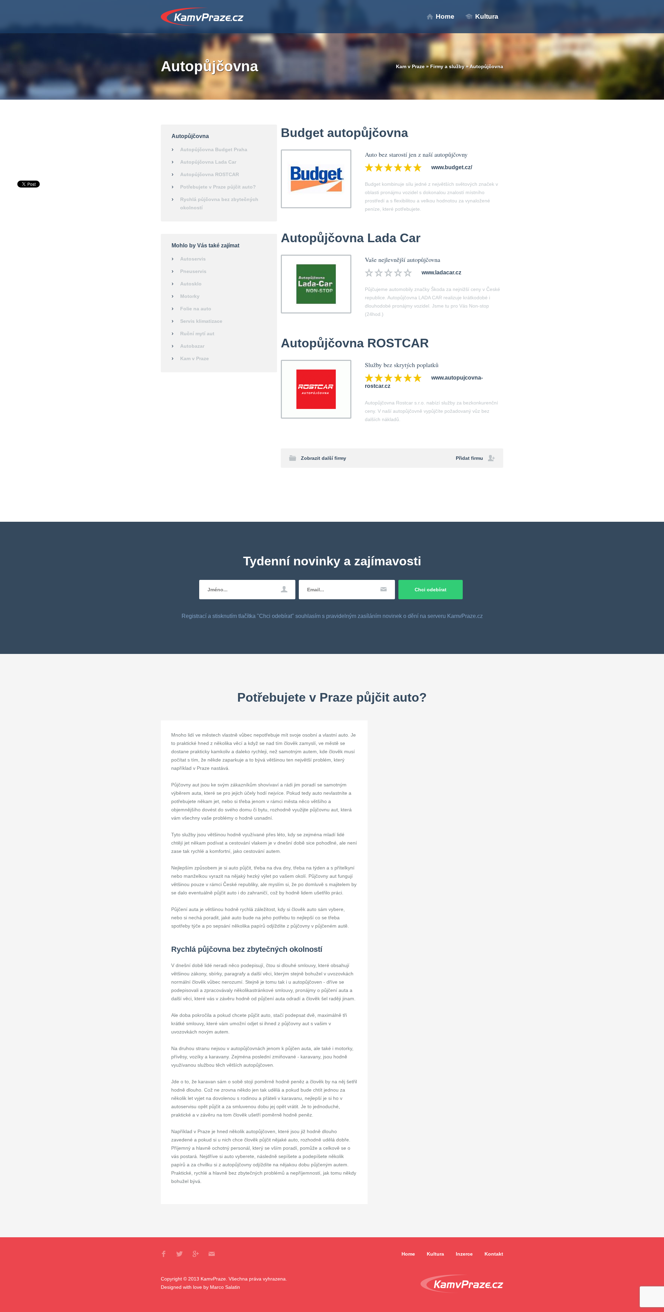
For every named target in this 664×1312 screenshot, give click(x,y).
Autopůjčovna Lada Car (208, 162)
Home (445, 16)
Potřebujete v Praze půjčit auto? (218, 187)
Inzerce (464, 1254)
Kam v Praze (202, 17)
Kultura (486, 16)
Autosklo (191, 283)
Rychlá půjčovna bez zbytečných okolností (219, 203)
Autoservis (193, 259)
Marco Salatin (225, 1287)
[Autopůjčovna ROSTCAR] (316, 389)
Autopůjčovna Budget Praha (213, 149)
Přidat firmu (469, 458)
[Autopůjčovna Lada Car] (316, 283)
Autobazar (192, 346)
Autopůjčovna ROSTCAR (209, 174)
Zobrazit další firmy (323, 458)
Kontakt (494, 1254)
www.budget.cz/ (451, 167)
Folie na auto (195, 308)
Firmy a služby (447, 66)
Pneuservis (193, 271)
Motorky (190, 296)
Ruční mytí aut (197, 333)
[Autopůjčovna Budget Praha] (316, 178)
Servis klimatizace (201, 321)
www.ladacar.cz (441, 272)
